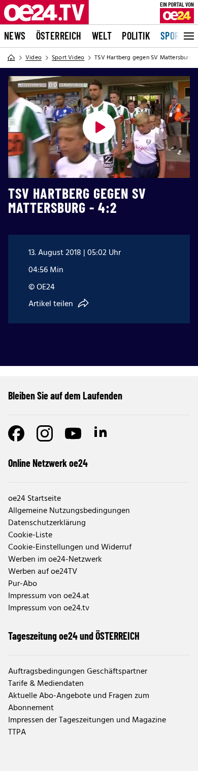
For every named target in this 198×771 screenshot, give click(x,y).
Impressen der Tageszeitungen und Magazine (87, 720)
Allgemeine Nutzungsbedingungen (69, 511)
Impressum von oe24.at (48, 596)
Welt (102, 35)
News (15, 35)
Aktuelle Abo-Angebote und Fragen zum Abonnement (78, 702)
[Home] (11, 58)
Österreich (59, 35)
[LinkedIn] (101, 433)
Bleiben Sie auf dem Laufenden (65, 395)
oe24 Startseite (34, 498)
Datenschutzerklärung (47, 523)
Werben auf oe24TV (42, 571)
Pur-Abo (22, 584)
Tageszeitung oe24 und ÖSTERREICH (74, 636)
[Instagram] (45, 433)
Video (33, 58)
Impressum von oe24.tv (48, 608)
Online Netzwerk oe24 (48, 463)
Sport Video (68, 58)
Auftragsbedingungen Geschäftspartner (77, 671)
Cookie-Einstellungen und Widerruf (69, 547)
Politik (136, 35)
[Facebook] (16, 433)
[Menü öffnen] (188, 36)
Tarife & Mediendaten (46, 683)
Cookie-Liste (30, 535)
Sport (172, 35)
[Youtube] (73, 433)
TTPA (17, 732)
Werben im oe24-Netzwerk (55, 559)
